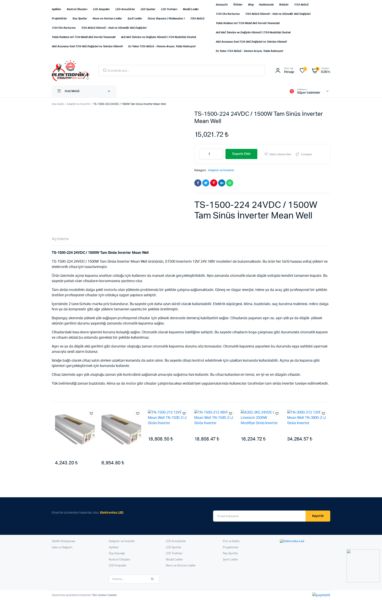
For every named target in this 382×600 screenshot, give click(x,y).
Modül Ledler (191, 9)
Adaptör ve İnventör (78, 104)
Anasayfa (222, 4)
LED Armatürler (125, 9)
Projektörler (59, 18)
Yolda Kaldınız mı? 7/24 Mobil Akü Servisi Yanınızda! (83, 37)
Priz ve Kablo (231, 541)
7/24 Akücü (197, 18)
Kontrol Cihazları (77, 9)
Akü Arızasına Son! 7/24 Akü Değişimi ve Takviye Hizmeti (87, 46)
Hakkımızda (266, 4)
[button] (277, 154)
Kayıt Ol (318, 516)
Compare (306, 154)
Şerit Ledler (135, 18)
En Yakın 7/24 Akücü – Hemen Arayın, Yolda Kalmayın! (161, 46)
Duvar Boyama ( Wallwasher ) (166, 18)
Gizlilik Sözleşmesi (63, 541)
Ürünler (238, 4)
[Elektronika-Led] (71, 70)
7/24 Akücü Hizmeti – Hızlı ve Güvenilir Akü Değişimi (113, 28)
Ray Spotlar (80, 18)
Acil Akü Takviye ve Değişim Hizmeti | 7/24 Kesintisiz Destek (158, 37)
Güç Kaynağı (117, 553)
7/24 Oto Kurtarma (64, 28)
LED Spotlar (148, 9)
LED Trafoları (169, 9)
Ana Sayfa (58, 104)
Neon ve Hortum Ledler (107, 18)
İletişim (283, 4)
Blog (251, 4)
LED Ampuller (101, 9)
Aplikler (56, 9)
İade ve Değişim (62, 547)
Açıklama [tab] (60, 239)
